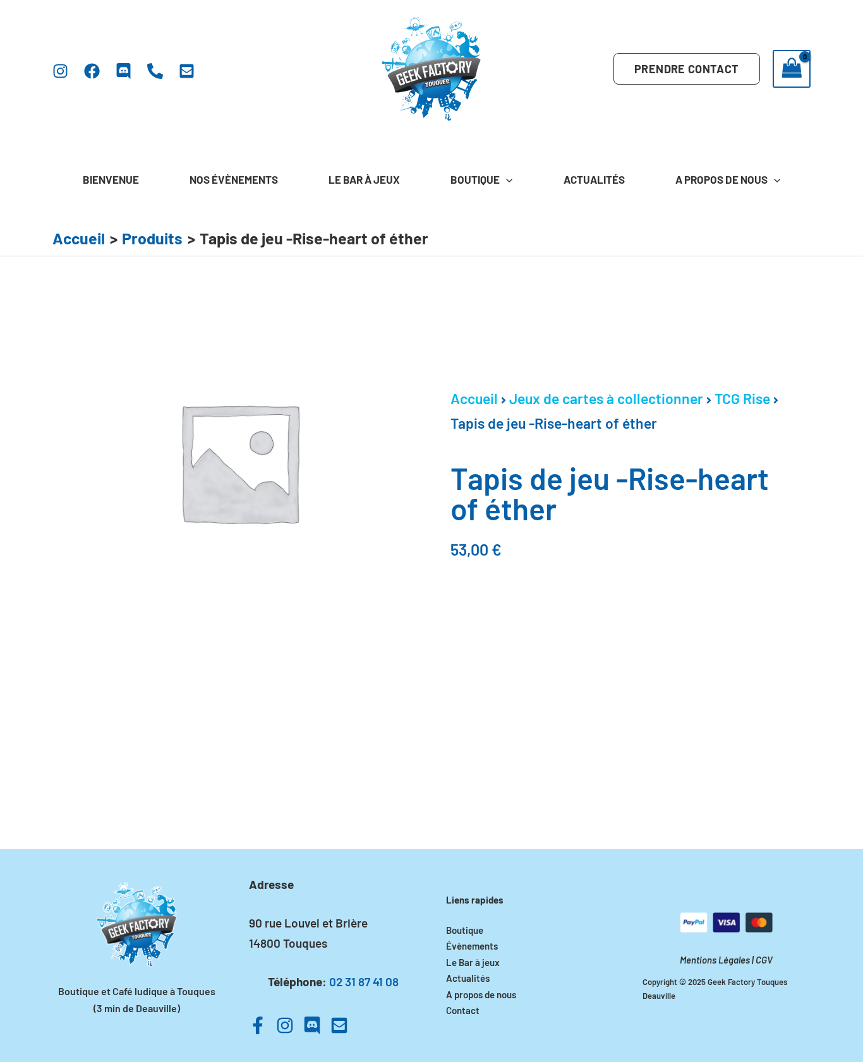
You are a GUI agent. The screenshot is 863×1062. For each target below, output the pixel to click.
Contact (463, 1010)
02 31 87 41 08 (364, 981)
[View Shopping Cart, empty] (792, 69)
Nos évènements (234, 179)
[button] (686, 69)
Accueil (474, 398)
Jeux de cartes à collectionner (606, 398)
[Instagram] (60, 71)
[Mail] (187, 71)
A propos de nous (721, 179)
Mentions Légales (715, 959)
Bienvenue (111, 179)
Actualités (594, 179)
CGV (764, 959)
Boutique (475, 179)
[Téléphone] (155, 71)
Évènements (472, 946)
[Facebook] (92, 71)
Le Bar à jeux (364, 179)
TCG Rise (742, 398)
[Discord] (123, 71)
